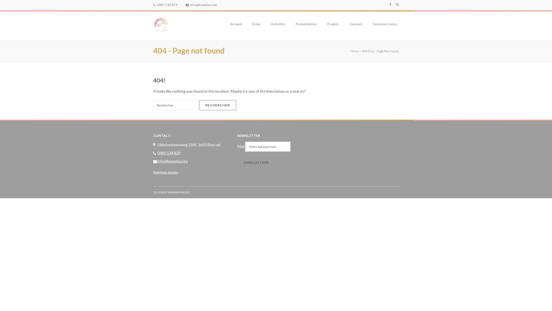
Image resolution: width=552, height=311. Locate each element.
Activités (278, 24)
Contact (355, 24)
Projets (333, 24)
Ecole (256, 24)
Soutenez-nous (385, 24)
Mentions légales (165, 172)
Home (355, 51)
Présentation (306, 24)
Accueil (236, 24)
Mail (241, 146)
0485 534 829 (167, 5)
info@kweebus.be (203, 5)
